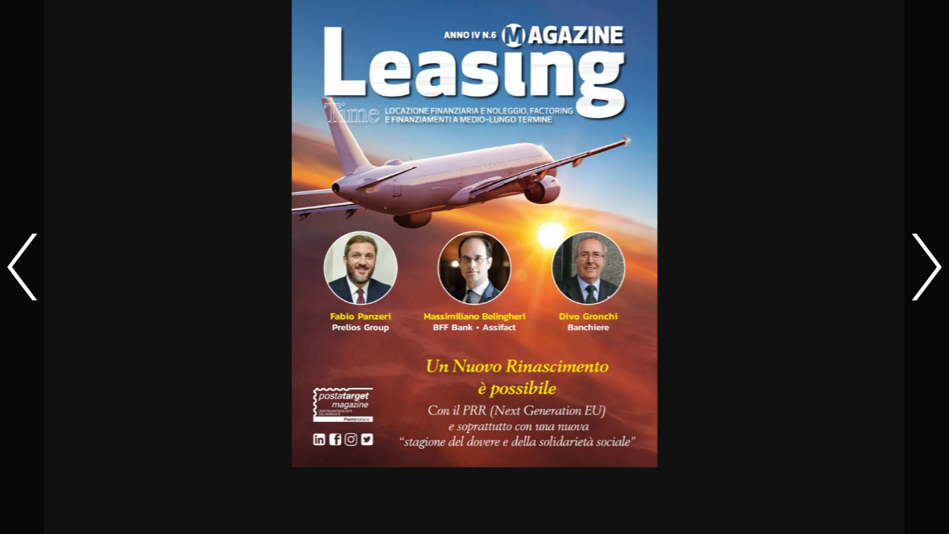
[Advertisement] (474, 500)
